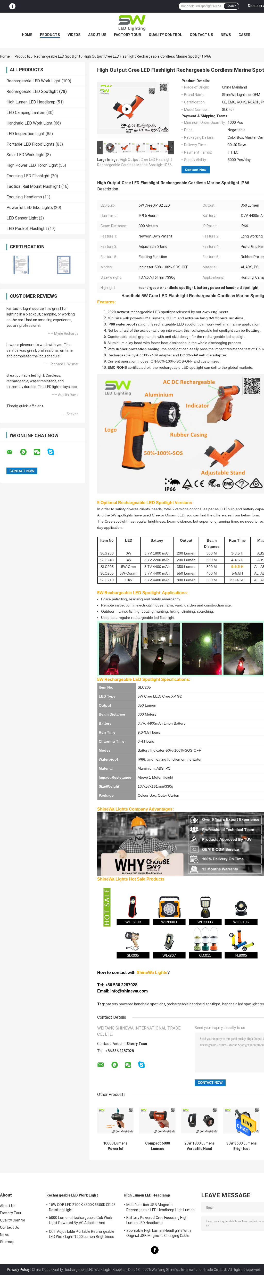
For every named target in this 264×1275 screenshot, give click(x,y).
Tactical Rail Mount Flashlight (33, 186)
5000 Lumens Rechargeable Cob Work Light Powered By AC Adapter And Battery (80, 1221)
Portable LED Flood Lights (30, 144)
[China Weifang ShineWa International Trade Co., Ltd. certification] (21, 265)
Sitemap (7, 1242)
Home (27, 35)
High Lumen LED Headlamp (30, 102)
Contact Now (196, 170)
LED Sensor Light (22, 218)
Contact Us (201, 35)
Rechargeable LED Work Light (33, 80)
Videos (74, 35)
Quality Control (165, 35)
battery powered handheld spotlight (135, 1004)
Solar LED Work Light (25, 154)
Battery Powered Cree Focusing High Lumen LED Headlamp (156, 1220)
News (226, 35)
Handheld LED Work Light (29, 123)
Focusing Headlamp (24, 197)
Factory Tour (127, 35)
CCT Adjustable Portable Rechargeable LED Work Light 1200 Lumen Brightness (81, 1234)
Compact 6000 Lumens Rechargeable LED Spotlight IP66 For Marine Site (157, 1146)
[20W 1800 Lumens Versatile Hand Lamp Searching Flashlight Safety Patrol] (199, 1120)
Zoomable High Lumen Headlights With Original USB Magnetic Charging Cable (158, 1233)
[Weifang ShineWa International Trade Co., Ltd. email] (12, 452)
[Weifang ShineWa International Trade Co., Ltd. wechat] (40, 452)
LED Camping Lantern (25, 112)
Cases (244, 35)
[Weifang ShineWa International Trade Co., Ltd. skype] (54, 452)
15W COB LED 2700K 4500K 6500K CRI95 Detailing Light (82, 1207)
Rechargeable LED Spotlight (57, 56)
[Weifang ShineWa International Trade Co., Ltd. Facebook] (12, 6)
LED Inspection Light (25, 133)
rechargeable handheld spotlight (193, 1004)
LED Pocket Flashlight (26, 228)
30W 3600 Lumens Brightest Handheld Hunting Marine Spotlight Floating (241, 1146)
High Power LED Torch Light (32, 165)
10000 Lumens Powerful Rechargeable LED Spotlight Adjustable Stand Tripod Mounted (115, 1146)
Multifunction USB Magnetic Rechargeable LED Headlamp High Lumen (160, 1207)
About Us (97, 35)
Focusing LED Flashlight (28, 175)
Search (231, 6)
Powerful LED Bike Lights (29, 207)
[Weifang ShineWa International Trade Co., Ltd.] (132, 23)
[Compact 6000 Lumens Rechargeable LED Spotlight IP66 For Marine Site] (157, 1120)
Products (50, 35)
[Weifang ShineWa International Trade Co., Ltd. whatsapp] (26, 452)
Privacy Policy (18, 1270)
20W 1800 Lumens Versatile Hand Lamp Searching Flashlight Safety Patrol (199, 1146)
